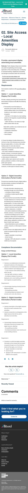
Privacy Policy (3, 482)
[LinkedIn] (12, 359)
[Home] (6, 429)
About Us (3, 460)
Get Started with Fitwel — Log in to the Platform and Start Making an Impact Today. (13, 4)
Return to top (4, 379)
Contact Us (14, 416)
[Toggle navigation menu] (24, 11)
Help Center (4, 17)
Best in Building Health (7, 448)
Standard (3, 438)
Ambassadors (4, 451)
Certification (4, 436)
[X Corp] (8, 359)
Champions (4, 450)
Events (3, 465)
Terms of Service (4, 483)
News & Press (5, 461)
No (17, 370)
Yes (11, 370)
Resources (4, 439)
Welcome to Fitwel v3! (14, 17)
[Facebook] (5, 359)
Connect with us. (20, 374)
